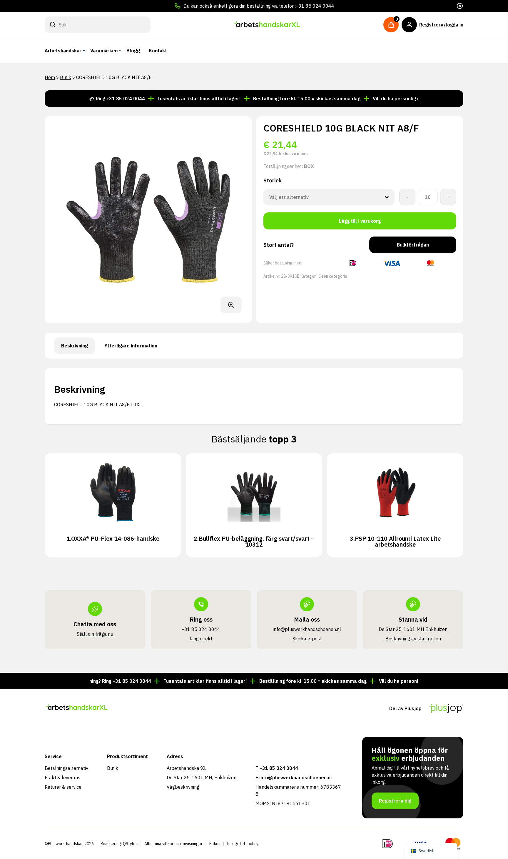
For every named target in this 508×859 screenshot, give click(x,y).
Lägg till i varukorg (360, 221)
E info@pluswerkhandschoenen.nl (293, 777)
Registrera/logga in (441, 25)
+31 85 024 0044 (315, 6)
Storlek (272, 180)
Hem (50, 77)
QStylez (130, 843)
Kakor (214, 843)
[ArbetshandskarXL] (267, 24)
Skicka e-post (307, 639)
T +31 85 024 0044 (276, 768)
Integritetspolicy (242, 843)
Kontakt (158, 51)
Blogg (133, 51)
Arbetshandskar (63, 51)
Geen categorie (332, 276)
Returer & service (63, 787)
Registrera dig (395, 801)
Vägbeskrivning (183, 787)
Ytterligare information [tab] (130, 346)
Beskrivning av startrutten (413, 639)
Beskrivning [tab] (74, 346)
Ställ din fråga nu (95, 634)
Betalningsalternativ (66, 768)
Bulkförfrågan (413, 245)
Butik (65, 77)
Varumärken (104, 51)
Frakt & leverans (62, 777)
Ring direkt (201, 639)
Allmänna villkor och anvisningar (173, 843)
